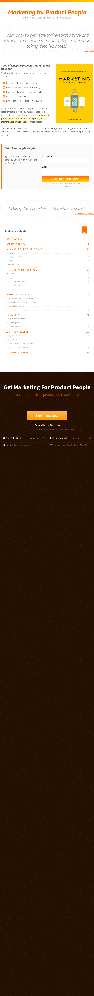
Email (44, 166)
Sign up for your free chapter (65, 178)
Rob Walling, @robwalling (84, 213)
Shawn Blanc (89, 51)
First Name (47, 156)
